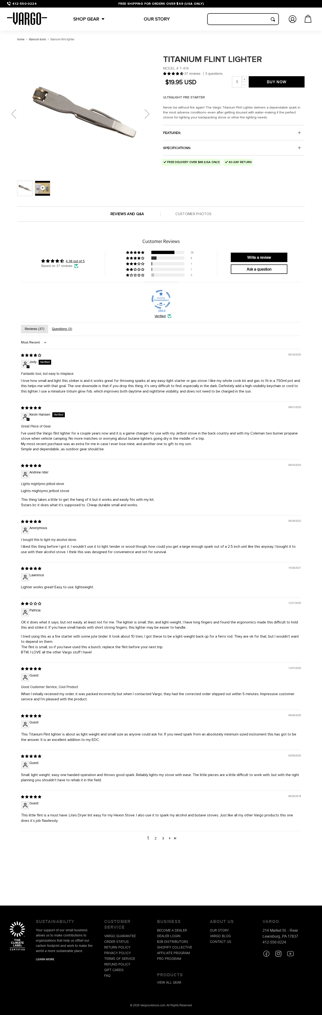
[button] (86, 19)
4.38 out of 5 (75, 261)
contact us (220, 942)
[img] (31, 355)
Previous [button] (13, 114)
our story (219, 930)
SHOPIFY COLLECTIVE (174, 947)
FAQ (107, 975)
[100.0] (161, 299)
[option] (83, 114)
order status (116, 942)
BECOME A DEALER (172, 930)
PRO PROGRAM (169, 959)
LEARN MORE (45, 959)
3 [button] (163, 838)
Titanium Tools (37, 39)
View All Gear (169, 982)
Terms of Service (119, 959)
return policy (117, 947)
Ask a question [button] (259, 269)
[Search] (273, 19)
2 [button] (156, 838)
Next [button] (146, 114)
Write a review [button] (259, 257)
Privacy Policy (117, 953)
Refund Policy (117, 964)
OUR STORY (157, 19)
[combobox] (243, 19)
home (21, 39)
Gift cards (114, 970)
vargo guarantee (120, 936)
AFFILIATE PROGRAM (173, 953)
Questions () (62, 329)
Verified (160, 316)
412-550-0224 (24, 4)
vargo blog (220, 936)
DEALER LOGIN (169, 936)
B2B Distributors (172, 942)
